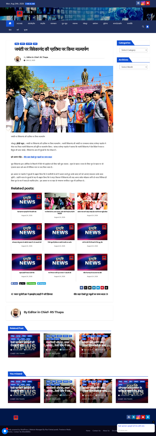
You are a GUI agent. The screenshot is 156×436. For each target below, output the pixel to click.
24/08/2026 (17, 395)
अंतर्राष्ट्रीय (31, 23)
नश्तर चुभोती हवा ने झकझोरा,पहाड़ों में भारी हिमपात (33, 294)
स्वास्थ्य (75, 23)
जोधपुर (85, 23)
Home (20, 23)
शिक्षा (48, 339)
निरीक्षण (24, 336)
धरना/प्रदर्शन (117, 23)
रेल (18, 339)
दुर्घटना (105, 23)
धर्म (18, 30)
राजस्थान (54, 23)
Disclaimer (115, 431)
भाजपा (93, 336)
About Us (106, 431)
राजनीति (129, 23)
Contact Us (97, 431)
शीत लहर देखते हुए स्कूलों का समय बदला (38, 157)
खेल (10, 30)
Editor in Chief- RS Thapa (37, 57)
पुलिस (130, 381)
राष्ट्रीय (42, 23)
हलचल (35, 43)
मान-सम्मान (29, 43)
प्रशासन (30, 336)
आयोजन (95, 23)
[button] (143, 27)
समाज (52, 339)
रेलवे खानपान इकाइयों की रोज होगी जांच (22, 344)
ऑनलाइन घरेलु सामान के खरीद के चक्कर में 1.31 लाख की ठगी (132, 391)
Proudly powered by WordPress (17, 430)
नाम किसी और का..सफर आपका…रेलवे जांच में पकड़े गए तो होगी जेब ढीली (59, 345)
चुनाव (26, 30)
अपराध (125, 381)
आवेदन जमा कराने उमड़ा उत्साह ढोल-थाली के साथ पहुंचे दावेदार (94, 345)
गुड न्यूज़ (64, 23)
